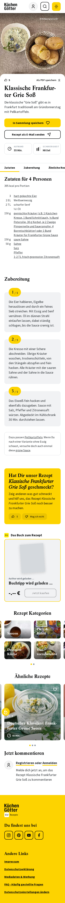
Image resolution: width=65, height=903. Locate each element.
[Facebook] (39, 835)
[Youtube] (29, 835)
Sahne (17, 243)
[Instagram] (8, 835)
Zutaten (9, 167)
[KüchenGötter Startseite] (10, 6)
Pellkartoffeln (34, 437)
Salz (16, 248)
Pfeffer (18, 252)
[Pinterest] (18, 835)
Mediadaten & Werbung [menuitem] (19, 877)
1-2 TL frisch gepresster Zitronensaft (37, 257)
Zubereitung (32, 167)
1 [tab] (31, 664)
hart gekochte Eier (25, 196)
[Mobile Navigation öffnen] (56, 6)
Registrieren (25, 763)
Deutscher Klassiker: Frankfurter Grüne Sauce (32, 726)
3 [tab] (35, 745)
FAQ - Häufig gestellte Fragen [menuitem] (23, 884)
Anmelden (49, 763)
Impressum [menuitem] (11, 861)
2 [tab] (33, 664)
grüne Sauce (23, 450)
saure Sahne (21, 239)
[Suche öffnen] (44, 6)
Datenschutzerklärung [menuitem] (19, 869)
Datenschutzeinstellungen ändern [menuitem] (26, 892)
